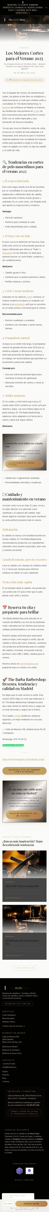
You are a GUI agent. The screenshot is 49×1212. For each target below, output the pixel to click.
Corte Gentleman (9, 1015)
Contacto (6, 1081)
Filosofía (5, 1075)
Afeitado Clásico (8, 1022)
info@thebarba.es (9, 1067)
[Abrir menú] (44, 19)
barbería (6, 107)
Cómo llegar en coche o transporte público (24, 1113)
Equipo (5, 1071)
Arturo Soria (34, 1134)
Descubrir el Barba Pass (23, 464)
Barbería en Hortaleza (11, 1050)
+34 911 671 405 (8, 1064)
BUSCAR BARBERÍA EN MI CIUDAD (23, 814)
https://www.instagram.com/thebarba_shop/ (23, 759)
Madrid (40, 1139)
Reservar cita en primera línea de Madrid (24, 771)
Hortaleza (16, 1139)
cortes (37, 111)
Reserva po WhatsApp (13, 745)
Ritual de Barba (8, 1018)
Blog (4, 1078)
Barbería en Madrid (9, 1047)
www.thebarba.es (28, 664)
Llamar (9, 1203)
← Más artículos (24, 968)
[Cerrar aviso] (46, 7)
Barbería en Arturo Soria (11, 1053)
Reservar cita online (18, 1004)
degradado (7, 253)
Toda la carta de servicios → (13, 1026)
